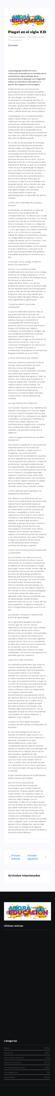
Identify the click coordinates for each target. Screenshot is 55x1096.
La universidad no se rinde (17, 960)
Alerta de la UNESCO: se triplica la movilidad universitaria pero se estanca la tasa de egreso (27, 998)
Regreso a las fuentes (14, 1031)
